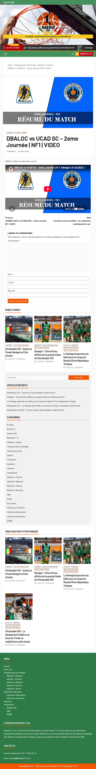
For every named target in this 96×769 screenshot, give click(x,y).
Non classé (11, 503)
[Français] (5, 3)
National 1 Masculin (15, 481)
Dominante (10, 132)
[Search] (73, 54)
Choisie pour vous (14, 451)
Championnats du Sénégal (17, 447)
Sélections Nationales (41, 347)
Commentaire (14, 241)
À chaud (10, 425)
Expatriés (11, 464)
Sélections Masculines (21, 345)
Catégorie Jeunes (14, 442)
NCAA (9, 499)
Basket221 (12, 151)
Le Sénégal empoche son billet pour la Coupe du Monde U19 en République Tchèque (41, 401)
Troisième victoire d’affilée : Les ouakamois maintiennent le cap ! (72, 221)
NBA (9, 495)
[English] (3, 3)
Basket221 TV (13, 438)
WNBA (9, 521)
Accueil (7, 666)
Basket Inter (12, 433)
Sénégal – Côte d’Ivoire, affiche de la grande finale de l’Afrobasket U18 (47, 355)
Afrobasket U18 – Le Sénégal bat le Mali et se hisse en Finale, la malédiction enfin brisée (43, 406)
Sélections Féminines (16, 508)
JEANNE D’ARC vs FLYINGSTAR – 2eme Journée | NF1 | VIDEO (26, 221)
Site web (11, 291)
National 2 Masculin (15, 490)
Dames (10, 455)
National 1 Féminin (21, 132)
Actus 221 (66, 345)
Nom (10, 274)
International (12, 473)
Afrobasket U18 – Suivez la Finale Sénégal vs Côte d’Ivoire (18, 352)
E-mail (11, 282)
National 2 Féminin (14, 486)
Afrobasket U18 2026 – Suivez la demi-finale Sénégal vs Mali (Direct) (35, 410)
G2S (75, 766)
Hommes (11, 468)
